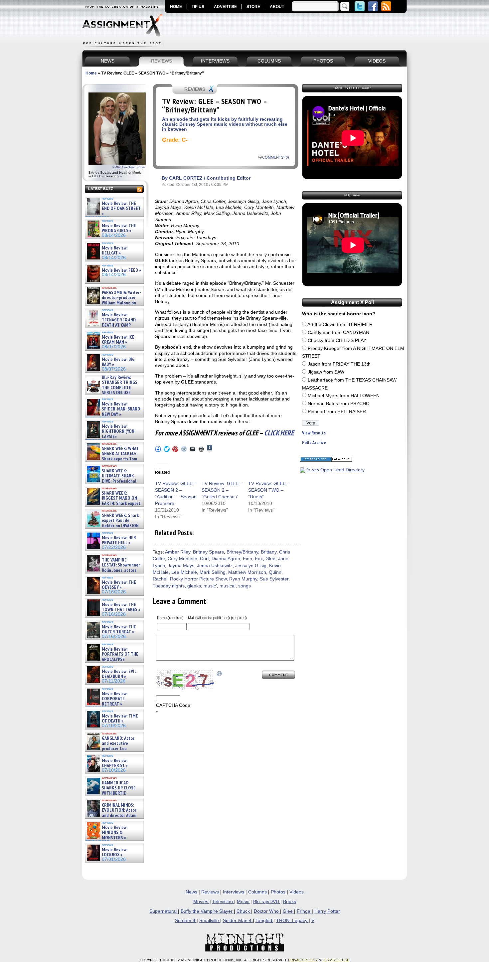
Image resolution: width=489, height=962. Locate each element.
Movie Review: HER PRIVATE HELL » (119, 540)
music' (210, 585)
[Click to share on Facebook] (158, 449)
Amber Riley (177, 552)
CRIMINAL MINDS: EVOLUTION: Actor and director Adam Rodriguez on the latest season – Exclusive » (110, 815)
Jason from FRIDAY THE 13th (339, 364)
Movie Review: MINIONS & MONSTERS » (114, 832)
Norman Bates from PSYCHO (339, 403)
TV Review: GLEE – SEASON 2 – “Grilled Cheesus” (222, 490)
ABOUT (277, 6)
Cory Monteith (182, 558)
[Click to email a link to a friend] (193, 449)
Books (289, 901)
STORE (253, 6)
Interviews (234, 891)
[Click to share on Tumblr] (209, 449)
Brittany (268, 552)
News (192, 891)
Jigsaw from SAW (326, 372)
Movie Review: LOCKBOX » (114, 852)
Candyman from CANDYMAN (338, 332)
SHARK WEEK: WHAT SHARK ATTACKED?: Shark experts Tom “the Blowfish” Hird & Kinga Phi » (112, 459)
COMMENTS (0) (275, 157)
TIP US (198, 6)
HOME (176, 6)
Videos (296, 891)
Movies (201, 901)
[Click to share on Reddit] (184, 449)
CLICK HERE (279, 432)
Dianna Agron (226, 558)
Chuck (244, 911)
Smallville (209, 920)
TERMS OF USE (335, 960)
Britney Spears (208, 552)
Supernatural (163, 911)
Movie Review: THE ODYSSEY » (119, 585)
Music (243, 901)
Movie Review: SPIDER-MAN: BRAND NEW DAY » (121, 409)
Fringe (304, 911)
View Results (314, 432)
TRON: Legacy (292, 920)
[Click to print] (201, 449)
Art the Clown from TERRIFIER (340, 324)
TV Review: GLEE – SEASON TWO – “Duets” (269, 490)
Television (223, 901)
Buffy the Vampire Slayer (207, 911)
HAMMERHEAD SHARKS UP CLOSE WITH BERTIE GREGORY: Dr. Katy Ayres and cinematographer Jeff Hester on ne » (113, 795)
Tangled (264, 920)
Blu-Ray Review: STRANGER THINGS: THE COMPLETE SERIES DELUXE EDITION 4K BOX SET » (111, 388)
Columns (258, 891)
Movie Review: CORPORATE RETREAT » (114, 699)
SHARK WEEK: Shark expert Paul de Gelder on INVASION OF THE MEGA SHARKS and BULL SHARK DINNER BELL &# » (112, 528)
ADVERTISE (225, 6)
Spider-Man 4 (238, 920)
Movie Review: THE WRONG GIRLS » (119, 228)
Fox (259, 558)
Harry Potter (327, 911)
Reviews (210, 891)
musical (228, 585)
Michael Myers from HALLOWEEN (344, 395)
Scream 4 (186, 920)
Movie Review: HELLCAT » (114, 250)
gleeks (194, 585)
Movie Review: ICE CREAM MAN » (118, 340)
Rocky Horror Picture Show (198, 578)
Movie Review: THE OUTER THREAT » (119, 629)
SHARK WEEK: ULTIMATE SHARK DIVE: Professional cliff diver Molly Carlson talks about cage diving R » (113, 481)
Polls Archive (314, 442)
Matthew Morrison (247, 572)
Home (91, 73)
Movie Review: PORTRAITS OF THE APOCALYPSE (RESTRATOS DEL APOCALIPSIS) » (111, 659)
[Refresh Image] (219, 673)
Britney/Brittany (242, 552)
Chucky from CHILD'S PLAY (337, 340)
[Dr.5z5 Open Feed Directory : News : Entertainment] (332, 469)
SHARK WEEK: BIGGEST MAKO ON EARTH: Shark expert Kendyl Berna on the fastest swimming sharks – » (112, 503)
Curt (204, 558)
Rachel (160, 578)
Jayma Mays (181, 565)
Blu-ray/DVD (266, 901)
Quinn (275, 572)
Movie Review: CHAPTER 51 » (115, 763)
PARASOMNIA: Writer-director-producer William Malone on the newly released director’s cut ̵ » (113, 303)
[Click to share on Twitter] (167, 449)
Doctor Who (267, 911)
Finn (247, 558)
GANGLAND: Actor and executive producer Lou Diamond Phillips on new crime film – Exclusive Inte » (113, 748)
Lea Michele (184, 572)
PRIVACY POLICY (303, 960)
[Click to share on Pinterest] (175, 449)
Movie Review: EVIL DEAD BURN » (119, 674)
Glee (270, 558)
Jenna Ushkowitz (215, 565)
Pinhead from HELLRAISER (337, 411)
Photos (279, 891)
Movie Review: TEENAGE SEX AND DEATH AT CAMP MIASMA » (110, 322)
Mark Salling (213, 572)
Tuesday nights (169, 585)
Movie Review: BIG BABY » (118, 362)
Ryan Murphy (243, 578)
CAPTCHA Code (173, 705)
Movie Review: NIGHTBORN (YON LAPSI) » (118, 431)
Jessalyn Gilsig (250, 565)
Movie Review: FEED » (121, 270)
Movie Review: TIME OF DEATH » (120, 719)
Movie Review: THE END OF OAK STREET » (121, 208)
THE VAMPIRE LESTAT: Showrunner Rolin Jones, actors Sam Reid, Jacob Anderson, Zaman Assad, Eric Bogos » (112, 570)
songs (244, 585)
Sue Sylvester (274, 578)
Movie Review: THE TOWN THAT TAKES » (121, 607)
